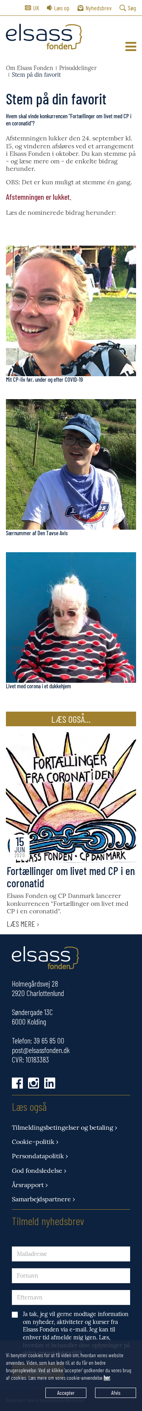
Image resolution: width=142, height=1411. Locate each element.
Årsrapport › (30, 1185)
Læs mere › (23, 923)
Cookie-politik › (35, 1142)
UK (36, 7)
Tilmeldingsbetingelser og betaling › (64, 1127)
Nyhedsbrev (99, 7)
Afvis (115, 1392)
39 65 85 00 (49, 1040)
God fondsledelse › (39, 1170)
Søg (132, 7)
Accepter (66, 1392)
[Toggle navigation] (130, 46)
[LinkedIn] (49, 1083)
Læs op (61, 7)
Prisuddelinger (78, 68)
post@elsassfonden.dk (41, 1050)
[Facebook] (17, 1083)
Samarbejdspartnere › (43, 1199)
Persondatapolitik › (40, 1156)
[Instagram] (33, 1083)
